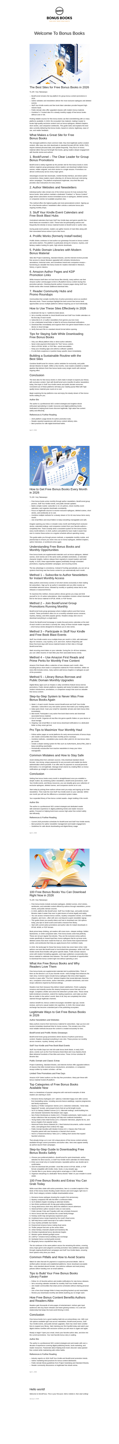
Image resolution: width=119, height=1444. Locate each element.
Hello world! (37, 1389)
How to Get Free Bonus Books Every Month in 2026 (58, 491)
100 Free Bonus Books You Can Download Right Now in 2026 (58, 893)
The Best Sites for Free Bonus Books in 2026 (59, 87)
